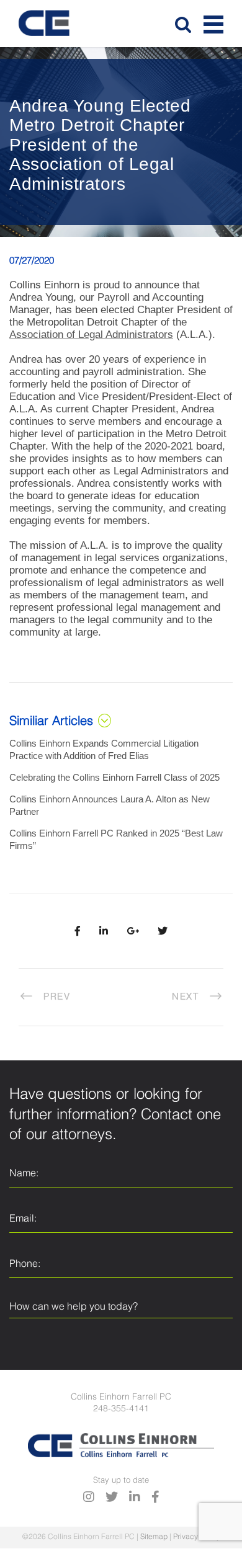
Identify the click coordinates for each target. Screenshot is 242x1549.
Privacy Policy (196, 1537)
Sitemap (154, 1537)
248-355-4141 (121, 1409)
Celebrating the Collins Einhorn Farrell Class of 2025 (114, 777)
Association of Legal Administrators (91, 334)
